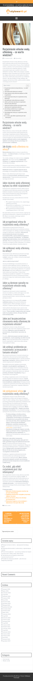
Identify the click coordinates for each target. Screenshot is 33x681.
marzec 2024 (6, 625)
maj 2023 (5, 630)
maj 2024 (5, 623)
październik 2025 (7, 607)
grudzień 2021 (7, 641)
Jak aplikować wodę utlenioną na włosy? (14, 100)
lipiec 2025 (6, 612)
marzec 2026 (6, 598)
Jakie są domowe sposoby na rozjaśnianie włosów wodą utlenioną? (15, 102)
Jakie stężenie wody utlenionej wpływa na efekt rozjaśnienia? (16, 94)
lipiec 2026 (6, 591)
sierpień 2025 (6, 610)
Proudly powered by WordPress (11, 676)
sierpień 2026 (6, 589)
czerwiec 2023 (7, 628)
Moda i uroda (7, 505)
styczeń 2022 (6, 639)
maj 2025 (5, 616)
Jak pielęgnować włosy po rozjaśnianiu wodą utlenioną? (16, 113)
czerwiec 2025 (7, 614)
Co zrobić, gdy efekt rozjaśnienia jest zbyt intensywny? (15, 116)
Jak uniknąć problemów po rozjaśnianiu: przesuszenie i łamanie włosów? (14, 109)
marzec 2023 (6, 634)
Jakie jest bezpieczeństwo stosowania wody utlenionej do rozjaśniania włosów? (15, 106)
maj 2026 (5, 594)
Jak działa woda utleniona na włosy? (13, 91)
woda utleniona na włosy (15, 148)
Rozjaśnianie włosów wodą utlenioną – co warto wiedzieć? (16, 88)
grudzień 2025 (7, 603)
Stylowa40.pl (18, 58)
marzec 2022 (6, 635)
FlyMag (27, 676)
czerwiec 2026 (7, 592)
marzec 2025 (6, 619)
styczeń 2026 (6, 601)
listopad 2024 (6, 621)
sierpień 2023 (6, 626)
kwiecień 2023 (6, 632)
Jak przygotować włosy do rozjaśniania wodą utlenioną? (16, 97)
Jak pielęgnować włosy (13, 391)
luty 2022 (5, 637)
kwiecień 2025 (6, 617)
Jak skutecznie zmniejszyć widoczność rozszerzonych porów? (17, 6)
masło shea (9, 427)
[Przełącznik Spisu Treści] (27, 85)
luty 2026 (5, 600)
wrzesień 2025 (7, 609)
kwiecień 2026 (6, 596)
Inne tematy (6, 659)
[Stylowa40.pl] (16, 11)
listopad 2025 (6, 605)
